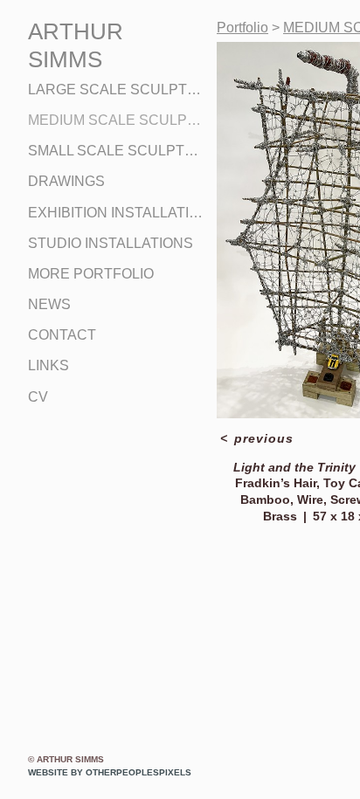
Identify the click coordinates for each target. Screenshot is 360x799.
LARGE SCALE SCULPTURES (115, 89)
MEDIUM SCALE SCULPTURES (115, 120)
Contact (62, 334)
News (49, 304)
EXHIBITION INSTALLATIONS (115, 212)
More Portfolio (91, 273)
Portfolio (242, 27)
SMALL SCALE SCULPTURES (115, 150)
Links (48, 365)
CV (38, 396)
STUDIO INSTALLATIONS (110, 243)
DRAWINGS (66, 181)
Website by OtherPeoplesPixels (109, 772)
